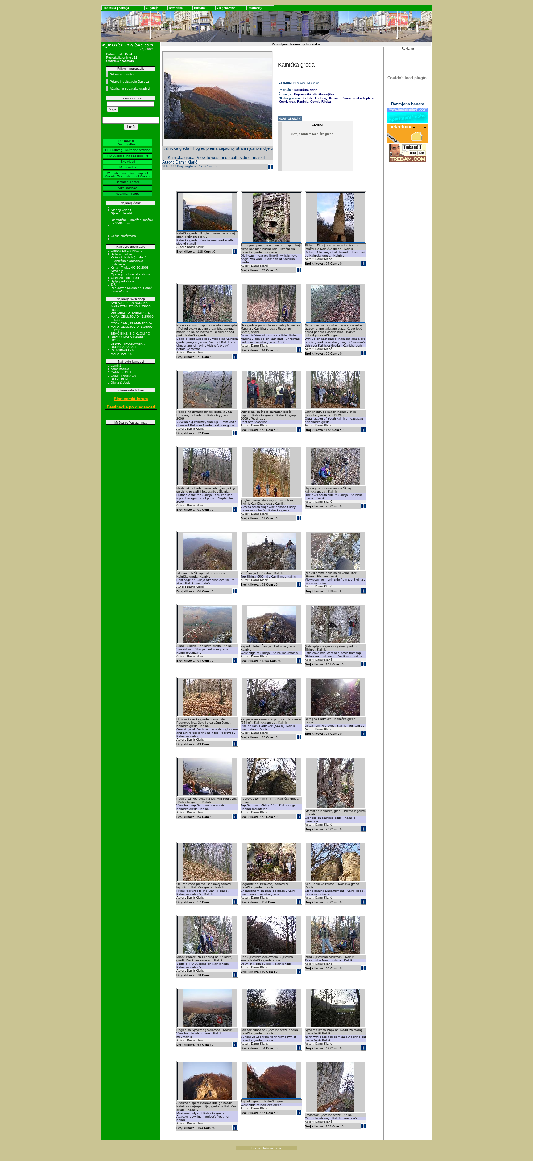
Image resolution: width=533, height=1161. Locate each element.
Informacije (254, 8)
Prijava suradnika (122, 74)
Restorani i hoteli (127, 182)
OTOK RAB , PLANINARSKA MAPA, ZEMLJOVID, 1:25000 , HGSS (132, 327)
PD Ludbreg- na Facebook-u (127, 155)
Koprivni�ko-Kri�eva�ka (314, 94)
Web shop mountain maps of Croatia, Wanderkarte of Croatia (127, 174)
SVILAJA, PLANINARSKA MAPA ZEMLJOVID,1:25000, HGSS (131, 306)
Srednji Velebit (121, 210)
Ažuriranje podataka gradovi (130, 88)
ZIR (113, 284)
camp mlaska (120, 369)
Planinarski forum (131, 398)
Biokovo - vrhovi (122, 254)
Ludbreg (320, 98)
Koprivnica (287, 101)
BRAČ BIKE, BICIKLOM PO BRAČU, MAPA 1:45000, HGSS (130, 337)
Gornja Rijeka (320, 101)
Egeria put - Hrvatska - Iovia (130, 274)
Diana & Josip (120, 382)
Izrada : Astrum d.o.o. (266, 1148)
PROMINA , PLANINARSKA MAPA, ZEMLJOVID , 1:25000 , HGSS (132, 316)
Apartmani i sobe (128, 193)
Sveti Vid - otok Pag (125, 277)
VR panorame (226, 8)
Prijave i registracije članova (129, 81)
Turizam (199, 8)
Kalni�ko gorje (305, 89)
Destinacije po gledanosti (131, 407)
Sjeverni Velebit (122, 213)
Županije (152, 8)
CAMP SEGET (121, 372)
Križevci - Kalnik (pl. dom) (128, 257)
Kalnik (307, 98)
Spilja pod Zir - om (123, 281)
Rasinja (302, 101)
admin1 (116, 365)
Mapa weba (127, 167)
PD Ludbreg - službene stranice (127, 150)
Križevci (334, 98)
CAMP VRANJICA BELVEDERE (123, 377)
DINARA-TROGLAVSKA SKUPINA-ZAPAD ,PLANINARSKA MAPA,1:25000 (127, 348)
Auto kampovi (127, 187)
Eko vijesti (128, 161)
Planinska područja (115, 8)
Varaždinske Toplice (358, 98)
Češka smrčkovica (123, 235)
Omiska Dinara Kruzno (127, 250)
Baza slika (176, 8)
